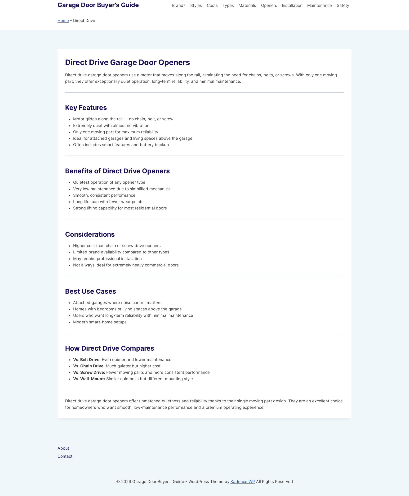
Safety (343, 5)
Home (63, 20)
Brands (179, 5)
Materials (247, 5)
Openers (269, 5)
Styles (196, 5)
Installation (292, 5)
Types (228, 5)
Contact (65, 456)
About (63, 448)
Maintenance (319, 5)
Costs (212, 5)
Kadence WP (243, 481)
